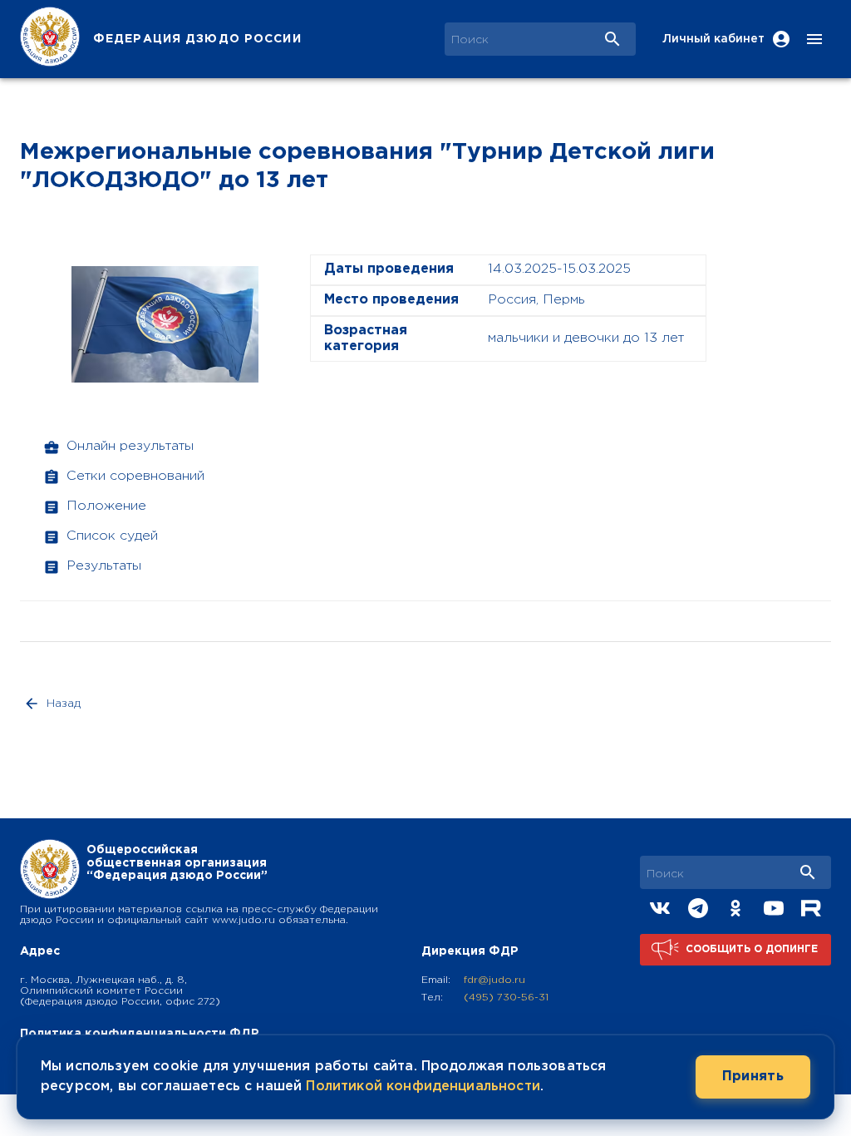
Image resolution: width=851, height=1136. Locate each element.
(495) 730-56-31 (506, 997)
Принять (753, 1076)
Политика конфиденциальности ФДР (139, 1034)
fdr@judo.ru (494, 980)
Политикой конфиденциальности (422, 1086)
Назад (64, 704)
